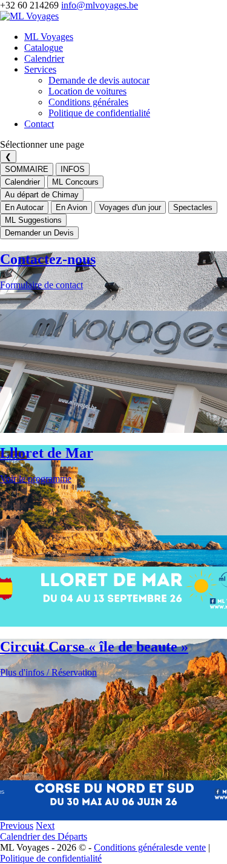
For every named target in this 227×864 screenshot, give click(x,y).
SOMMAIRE (26, 169)
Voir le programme (35, 478)
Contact (39, 124)
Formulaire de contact (41, 285)
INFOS (73, 169)
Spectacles (192, 207)
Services (40, 69)
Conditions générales (88, 102)
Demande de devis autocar (99, 80)
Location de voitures (87, 91)
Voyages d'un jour (130, 207)
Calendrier (44, 58)
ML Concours (75, 181)
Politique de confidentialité (99, 113)
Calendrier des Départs (43, 836)
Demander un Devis (39, 232)
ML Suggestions (33, 220)
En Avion (71, 207)
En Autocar (24, 207)
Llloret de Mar (46, 453)
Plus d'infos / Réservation (48, 672)
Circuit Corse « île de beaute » (94, 647)
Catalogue (43, 47)
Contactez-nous (48, 259)
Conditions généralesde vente (150, 847)
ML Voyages (48, 36)
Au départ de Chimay (42, 194)
